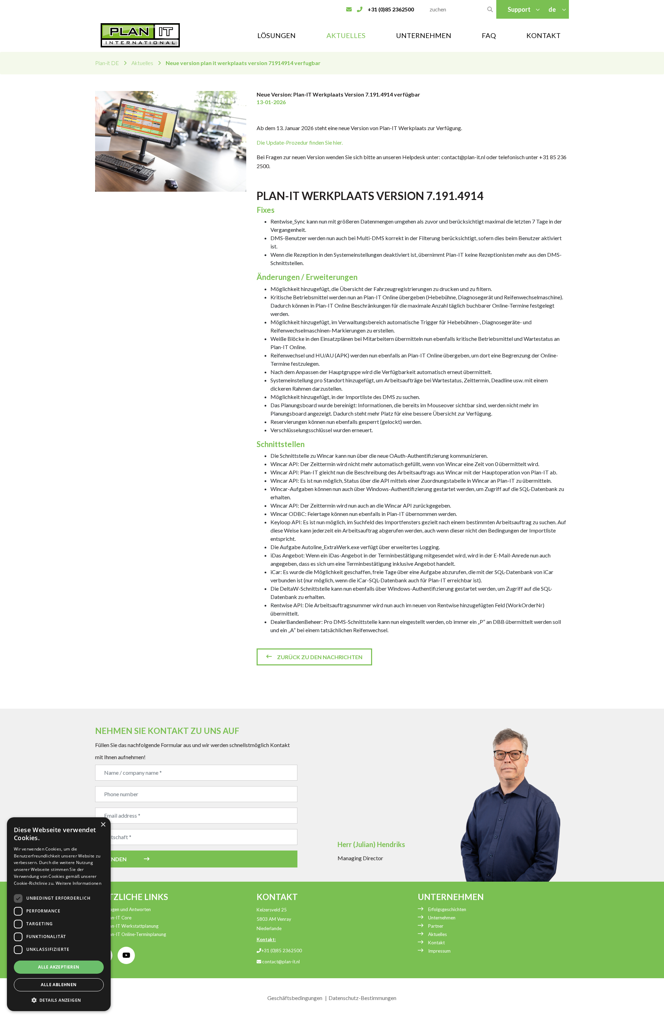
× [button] (102, 824)
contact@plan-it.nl (280, 961)
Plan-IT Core (118, 917)
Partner (435, 926)
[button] (59, 1000)
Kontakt (543, 35)
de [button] (552, 9)
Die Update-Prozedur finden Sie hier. (300, 142)
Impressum (439, 951)
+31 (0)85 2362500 (281, 950)
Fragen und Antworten (128, 909)
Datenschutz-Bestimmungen (362, 997)
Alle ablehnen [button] (58, 985)
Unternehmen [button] (423, 35)
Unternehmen (441, 917)
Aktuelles (346, 35)
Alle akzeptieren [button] (58, 967)
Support (519, 9)
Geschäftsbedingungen (294, 997)
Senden (116, 859)
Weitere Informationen (78, 883)
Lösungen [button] (276, 35)
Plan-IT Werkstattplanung (131, 926)
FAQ (489, 35)
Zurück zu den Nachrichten (319, 657)
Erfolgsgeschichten (447, 909)
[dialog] (59, 914)
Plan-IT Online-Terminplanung (135, 934)
